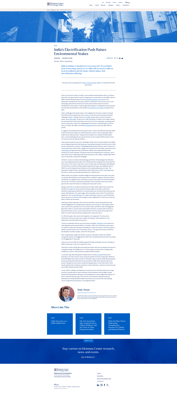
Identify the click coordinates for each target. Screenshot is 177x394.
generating (66, 150)
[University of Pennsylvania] (127, 2)
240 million (73, 119)
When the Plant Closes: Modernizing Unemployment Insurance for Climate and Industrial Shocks (117, 325)
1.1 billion (88, 117)
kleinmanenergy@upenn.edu (104, 378)
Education (110, 5)
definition (79, 195)
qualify (71, 189)
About (90, 5)
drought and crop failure (96, 108)
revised (99, 255)
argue (109, 170)
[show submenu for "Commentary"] (129, 5)
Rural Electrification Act (93, 99)
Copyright (56, 386)
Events (118, 5)
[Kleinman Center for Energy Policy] (55, 4)
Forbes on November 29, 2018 (91, 83)
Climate (62, 61)
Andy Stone (83, 290)
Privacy (59, 386)
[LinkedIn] (98, 385)
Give (103, 2)
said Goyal (100, 223)
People (97, 5)
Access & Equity (69, 61)
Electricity (56, 61)
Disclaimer (64, 386)
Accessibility (69, 386)
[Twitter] (107, 385)
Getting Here (100, 376)
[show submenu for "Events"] (120, 5)
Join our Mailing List (87, 357)
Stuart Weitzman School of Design (62, 376)
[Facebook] (104, 385)
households (89, 125)
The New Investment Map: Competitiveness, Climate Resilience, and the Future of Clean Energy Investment (88, 325)
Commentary (126, 5)
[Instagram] (101, 385)
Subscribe (108, 2)
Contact (115, 2)
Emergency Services (76, 386)
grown (85, 144)
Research (103, 5)
